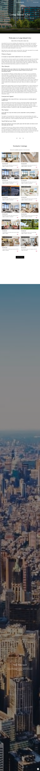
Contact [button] (20, 673)
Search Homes (20, 257)
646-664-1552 (35, 2)
